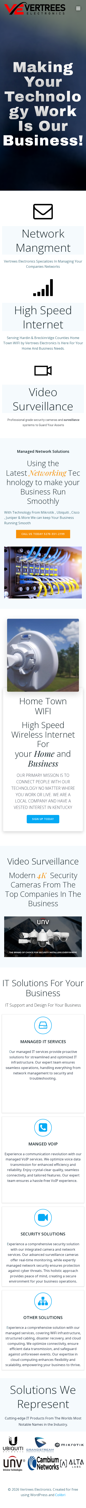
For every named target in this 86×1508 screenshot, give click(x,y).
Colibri (60, 1495)
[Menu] (78, 8)
